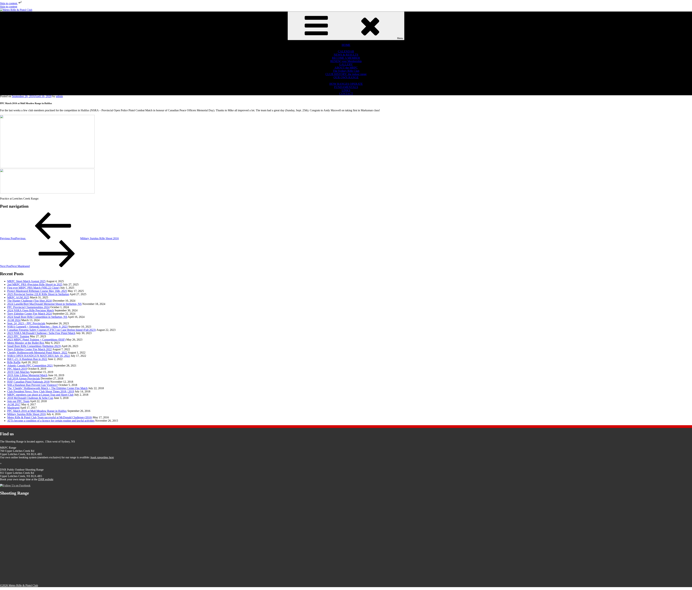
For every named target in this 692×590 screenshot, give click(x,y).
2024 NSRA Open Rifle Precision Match (30, 310)
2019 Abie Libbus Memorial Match (27, 375)
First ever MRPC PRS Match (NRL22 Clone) (33, 287)
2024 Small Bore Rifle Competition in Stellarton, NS (37, 316)
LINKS (346, 90)
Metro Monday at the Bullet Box (25, 342)
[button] (346, 41)
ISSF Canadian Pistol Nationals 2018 (28, 381)
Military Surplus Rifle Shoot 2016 (26, 414)
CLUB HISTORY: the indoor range (346, 74)
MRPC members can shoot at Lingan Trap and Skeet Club (40, 394)
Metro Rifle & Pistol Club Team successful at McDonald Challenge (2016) (49, 417)
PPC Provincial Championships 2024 (28, 307)
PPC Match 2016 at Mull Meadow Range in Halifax (37, 410)
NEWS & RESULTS (346, 54)
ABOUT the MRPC (346, 67)
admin (59, 96)
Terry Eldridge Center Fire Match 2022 (29, 349)
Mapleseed (13, 407)
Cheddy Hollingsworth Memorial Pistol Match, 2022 (37, 352)
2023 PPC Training (18, 336)
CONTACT (346, 93)
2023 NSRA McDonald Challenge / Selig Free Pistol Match (41, 333)
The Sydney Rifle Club (346, 70)
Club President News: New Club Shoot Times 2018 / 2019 (40, 391)
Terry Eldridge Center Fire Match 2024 (29, 313)
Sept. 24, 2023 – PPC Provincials (26, 323)
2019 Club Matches (18, 372)
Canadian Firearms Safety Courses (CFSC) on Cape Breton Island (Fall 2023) (51, 329)
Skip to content (9, 3)
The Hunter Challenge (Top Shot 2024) (29, 300)
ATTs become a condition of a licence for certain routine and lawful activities (50, 420)
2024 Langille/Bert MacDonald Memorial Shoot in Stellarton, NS (44, 303)
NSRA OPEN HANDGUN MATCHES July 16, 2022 (38, 355)
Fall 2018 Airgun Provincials (23, 378)
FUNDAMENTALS (346, 87)
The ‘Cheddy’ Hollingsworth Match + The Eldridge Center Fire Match (47, 388)
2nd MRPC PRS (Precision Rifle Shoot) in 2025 (34, 284)
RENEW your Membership (346, 61)
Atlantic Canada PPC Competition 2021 (30, 365)
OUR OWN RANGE (346, 77)
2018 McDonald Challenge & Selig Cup (30, 397)
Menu (400, 38)
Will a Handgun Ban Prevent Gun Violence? (32, 384)
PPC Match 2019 (17, 368)
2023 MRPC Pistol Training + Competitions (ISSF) (36, 339)
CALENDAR (346, 51)
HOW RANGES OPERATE (346, 83)
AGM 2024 (14, 320)
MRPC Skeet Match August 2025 (26, 281)
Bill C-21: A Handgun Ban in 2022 (27, 359)
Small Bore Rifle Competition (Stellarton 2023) (34, 346)
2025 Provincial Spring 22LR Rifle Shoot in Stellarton (38, 294)
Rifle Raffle (14, 362)
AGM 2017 (14, 404)
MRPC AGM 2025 (18, 297)
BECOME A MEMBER (346, 57)
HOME (346, 44)
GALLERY (346, 64)
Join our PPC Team (18, 401)
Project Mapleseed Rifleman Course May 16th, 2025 (37, 290)
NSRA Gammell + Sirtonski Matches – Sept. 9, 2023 (37, 326)
